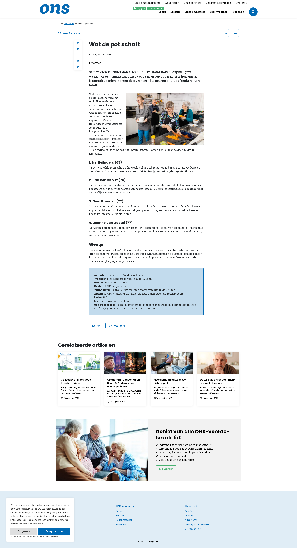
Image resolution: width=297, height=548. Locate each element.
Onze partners (192, 2)
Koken (96, 325)
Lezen (162, 11)
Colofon (189, 511)
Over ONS (241, 2)
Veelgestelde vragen (218, 2)
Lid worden (156, 8)
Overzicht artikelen (70, 33)
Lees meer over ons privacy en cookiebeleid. (35, 536)
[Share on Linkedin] (78, 67)
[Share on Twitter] (78, 61)
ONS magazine (125, 506)
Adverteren (172, 2)
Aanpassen (23, 531)
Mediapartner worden (197, 524)
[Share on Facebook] (78, 55)
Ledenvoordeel (219, 11)
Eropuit (175, 11)
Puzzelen (238, 11)
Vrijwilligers (117, 325)
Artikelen (69, 23)
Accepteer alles (54, 531)
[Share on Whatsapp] (78, 43)
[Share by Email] (78, 49)
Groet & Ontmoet (194, 11)
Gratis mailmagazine (147, 2)
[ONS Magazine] (54, 8)
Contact (189, 515)
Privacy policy (193, 528)
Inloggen (139, 8)
